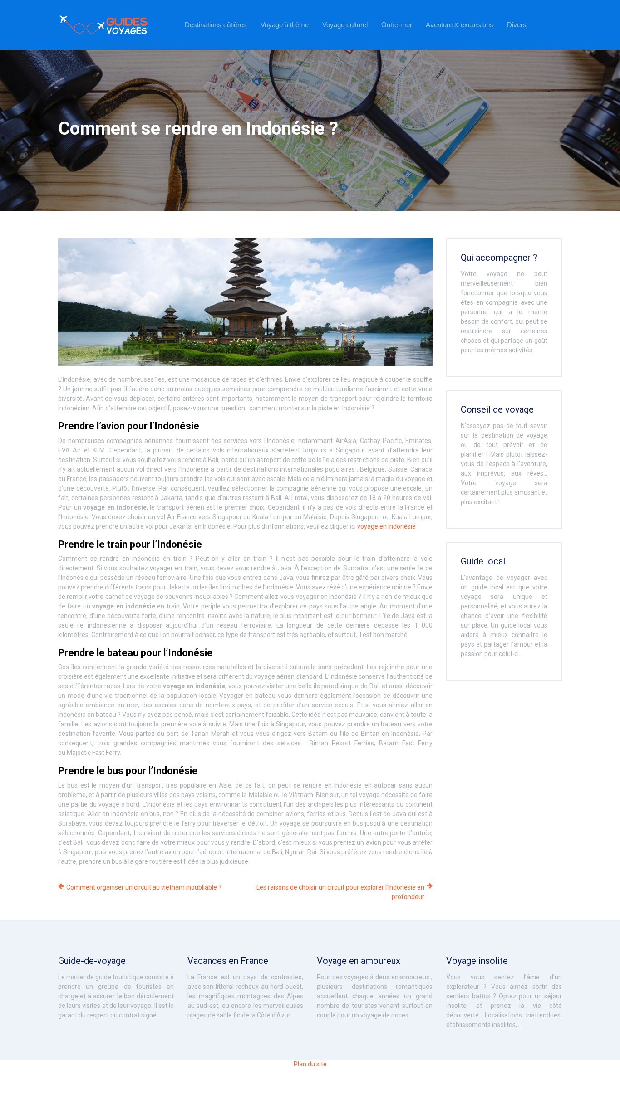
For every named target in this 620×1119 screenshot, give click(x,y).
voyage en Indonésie (386, 526)
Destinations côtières (216, 25)
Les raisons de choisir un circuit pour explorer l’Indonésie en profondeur (340, 892)
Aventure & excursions (459, 25)
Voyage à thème (285, 25)
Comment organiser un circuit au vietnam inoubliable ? (143, 887)
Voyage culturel (345, 25)
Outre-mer (396, 25)
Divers (517, 25)
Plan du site (310, 1064)
